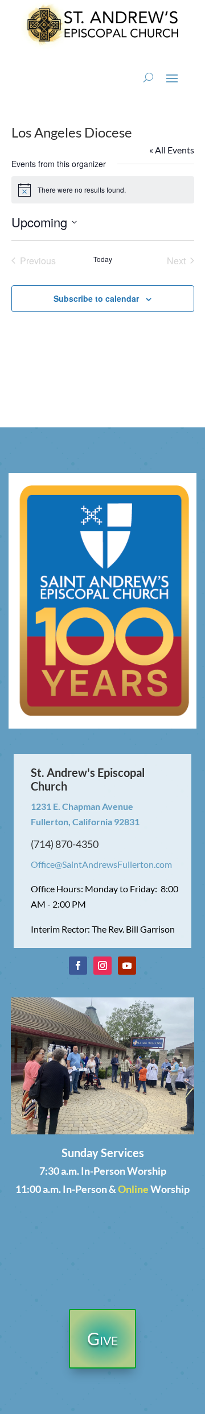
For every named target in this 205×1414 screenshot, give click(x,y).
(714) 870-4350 (65, 844)
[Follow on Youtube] (127, 965)
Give (102, 1338)
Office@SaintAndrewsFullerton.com (101, 864)
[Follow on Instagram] (102, 965)
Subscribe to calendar (96, 298)
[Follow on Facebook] (78, 965)
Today (102, 259)
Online (133, 1189)
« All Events (171, 149)
